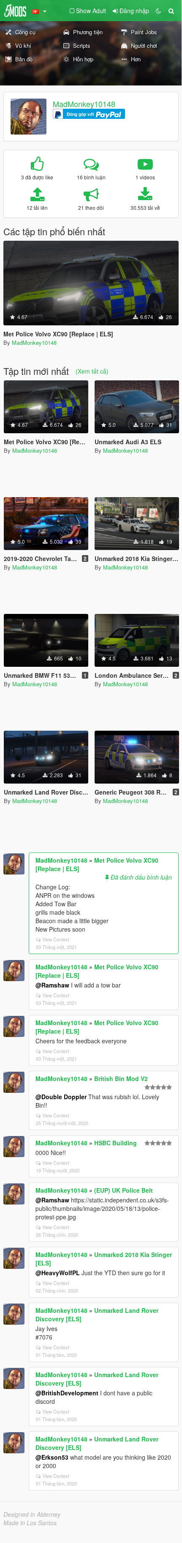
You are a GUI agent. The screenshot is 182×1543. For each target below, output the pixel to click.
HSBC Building (115, 1143)
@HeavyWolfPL (57, 1272)
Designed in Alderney (31, 1514)
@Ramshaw (52, 985)
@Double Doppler (61, 1096)
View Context (55, 939)
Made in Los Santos (30, 1522)
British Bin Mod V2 (121, 1078)
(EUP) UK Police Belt (123, 1190)
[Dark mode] (158, 10)
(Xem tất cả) (92, 371)
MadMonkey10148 (84, 103)
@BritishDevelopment (66, 1393)
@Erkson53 (51, 1457)
